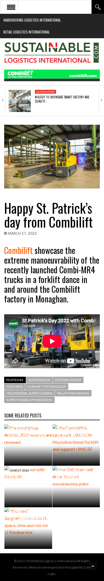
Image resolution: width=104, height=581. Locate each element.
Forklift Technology (46, 386)
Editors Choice (68, 380)
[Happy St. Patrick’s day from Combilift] (52, 156)
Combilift (18, 250)
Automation (45, 91)
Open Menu (11, 7)
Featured (14, 386)
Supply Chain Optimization (29, 400)
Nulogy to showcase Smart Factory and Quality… (62, 99)
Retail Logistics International (26, 32)
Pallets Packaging (73, 393)
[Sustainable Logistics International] (52, 53)
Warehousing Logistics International (32, 20)
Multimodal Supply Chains (29, 393)
